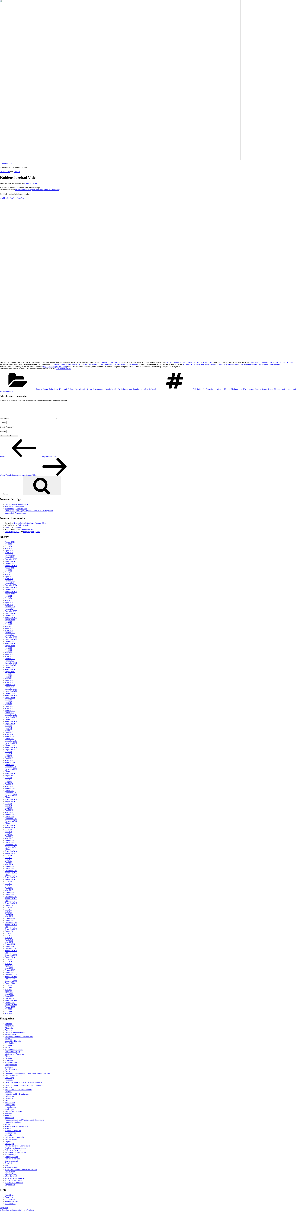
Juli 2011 (8, 933)
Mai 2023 (8, 626)
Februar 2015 (10, 840)
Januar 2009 (9, 996)
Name (3, 422)
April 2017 (9, 784)
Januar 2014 (9, 868)
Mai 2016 (8, 808)
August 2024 (10, 594)
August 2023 (10, 620)
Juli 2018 (8, 752)
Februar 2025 (10, 581)
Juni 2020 (8, 702)
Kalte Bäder (195, 364)
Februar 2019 (10, 737)
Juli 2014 (8, 855)
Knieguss (56, 364)
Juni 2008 (8, 1011)
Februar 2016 (10, 814)
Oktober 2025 (10, 563)
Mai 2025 (8, 574)
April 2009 (9, 992)
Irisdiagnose (9, 1109)
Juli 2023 (8, 622)
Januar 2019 (9, 739)
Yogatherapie (10, 1185)
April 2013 (9, 888)
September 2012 (11, 903)
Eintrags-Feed (10, 1199)
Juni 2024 (8, 598)
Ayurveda (8, 1039)
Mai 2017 (8, 782)
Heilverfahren (10, 1103)
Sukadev (17, 172)
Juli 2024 (8, 596)
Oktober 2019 (10, 719)
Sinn (6, 1165)
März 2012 (9, 916)
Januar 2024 (9, 609)
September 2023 (11, 618)
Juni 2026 (8, 546)
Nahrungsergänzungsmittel (15, 1137)
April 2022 (9, 654)
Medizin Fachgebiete (13, 1131)
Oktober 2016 (10, 797)
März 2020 (9, 708)
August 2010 (10, 957)
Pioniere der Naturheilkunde (15, 1148)
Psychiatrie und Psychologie (15, 1152)
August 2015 (10, 827)
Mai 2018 (8, 756)
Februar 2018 (10, 762)
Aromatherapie (10, 1034)
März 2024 (9, 605)
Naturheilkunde (6, 163)
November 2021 (11, 665)
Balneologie (53, 389)
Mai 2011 (8, 938)
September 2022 (11, 644)
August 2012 (10, 905)
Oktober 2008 (10, 1003)
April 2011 (9, 940)
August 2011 (10, 931)
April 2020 (9, 706)
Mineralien (9, 1135)
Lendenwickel (122, 364)
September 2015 (11, 825)
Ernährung (264, 362)
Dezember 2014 (11, 845)
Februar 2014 (10, 866)
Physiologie (254, 362)
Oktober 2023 (10, 615)
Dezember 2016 (11, 793)
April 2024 (9, 602)
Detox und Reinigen (12, 1052)
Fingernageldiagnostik (31, 532)
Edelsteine (9, 1060)
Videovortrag (10, 1172)
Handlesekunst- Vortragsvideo (16, 504)
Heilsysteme (9, 1096)
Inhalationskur (221, 364)
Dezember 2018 (11, 741)
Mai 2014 (8, 860)
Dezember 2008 (11, 998)
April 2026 (9, 551)
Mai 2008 (8, 1013)
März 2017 (9, 786)
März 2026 (9, 553)
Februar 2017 (10, 788)
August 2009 (10, 983)
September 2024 (11, 592)
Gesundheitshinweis (63, 369)
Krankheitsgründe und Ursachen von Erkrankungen (24, 1120)
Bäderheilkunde (42, 389)
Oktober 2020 (10, 693)
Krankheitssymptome (13, 1122)
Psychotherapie (10, 1154)
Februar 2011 (10, 944)
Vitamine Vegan (11, 1174)
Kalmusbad (76, 364)
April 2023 (9, 628)
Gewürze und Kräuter (13, 1075)
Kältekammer (66, 364)
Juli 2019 (8, 726)
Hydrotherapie (80, 389)
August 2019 (10, 724)
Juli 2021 (8, 674)
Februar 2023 (10, 633)
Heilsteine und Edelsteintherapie (17, 1094)
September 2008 (11, 1005)
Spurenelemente (11, 1167)
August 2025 (10, 568)
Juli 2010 (8, 959)
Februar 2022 (10, 659)
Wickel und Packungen (13, 1180)
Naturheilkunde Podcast (110, 362)
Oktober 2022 (10, 641)
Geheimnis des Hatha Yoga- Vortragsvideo (29, 523)
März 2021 (9, 682)
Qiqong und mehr (11, 1157)
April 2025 (9, 576)
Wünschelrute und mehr (14, 1183)
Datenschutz (4, 1210)
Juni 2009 (8, 987)
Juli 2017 (8, 778)
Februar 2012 (10, 918)
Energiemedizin (11, 1063)
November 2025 (11, 561)
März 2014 (9, 864)
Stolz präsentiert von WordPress (22, 1210)
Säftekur (17, 527)
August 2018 (10, 749)
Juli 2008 (8, 1009)
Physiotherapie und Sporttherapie (130, 389)
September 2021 (11, 669)
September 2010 (11, 955)
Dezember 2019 (11, 715)
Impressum (4, 1208)
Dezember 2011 (11, 923)
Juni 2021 (8, 676)
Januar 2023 (9, 635)
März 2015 (9, 838)
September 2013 (11, 877)
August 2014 (10, 853)
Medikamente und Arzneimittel (16, 1126)
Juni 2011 (8, 936)
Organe (7, 1141)
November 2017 (11, 769)
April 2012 (9, 914)
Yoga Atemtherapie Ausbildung (55, 367)
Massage (8, 1124)
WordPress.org (10, 1204)
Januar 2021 (9, 687)
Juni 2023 (8, 624)
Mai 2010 (8, 964)
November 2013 (11, 873)
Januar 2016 (9, 817)
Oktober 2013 (10, 875)
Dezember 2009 (11, 974)
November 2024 (11, 587)
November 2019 (11, 717)
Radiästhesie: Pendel (12, 1159)
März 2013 (9, 890)
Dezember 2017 (11, 767)
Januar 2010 (9, 972)
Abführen (8, 1024)
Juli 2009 (8, 985)
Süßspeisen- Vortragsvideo (15, 506)
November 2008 (11, 1000)
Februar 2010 (10, 970)
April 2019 (9, 732)
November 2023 (11, 613)
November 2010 (11, 951)
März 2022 (9, 656)
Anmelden (9, 1197)
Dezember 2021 (11, 663)
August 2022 (10, 646)
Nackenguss (133, 364)
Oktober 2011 (10, 927)
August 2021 (10, 672)
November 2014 (11, 847)
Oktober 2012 (10, 901)
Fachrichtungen (11, 1069)
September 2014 (11, 851)
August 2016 (10, 801)
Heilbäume (9, 1080)
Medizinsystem (10, 1133)
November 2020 (11, 691)
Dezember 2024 (11, 585)
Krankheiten (9, 1118)
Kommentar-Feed (11, 1201)
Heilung (290, 362)
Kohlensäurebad (30, 183)
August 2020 (10, 698)
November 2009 (11, 977)
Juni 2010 (8, 961)
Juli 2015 (8, 830)
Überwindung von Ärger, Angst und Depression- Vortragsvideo (29, 511)
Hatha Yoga (9, 1078)
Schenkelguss (274, 364)
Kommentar (5, 418)
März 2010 (9, 968)
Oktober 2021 (10, 667)
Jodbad (84, 364)
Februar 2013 (10, 892)
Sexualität (8, 1163)
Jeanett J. (8, 527)
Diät (276, 362)
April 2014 (9, 862)
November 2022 (11, 639)
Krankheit (8, 1116)
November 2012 (11, 899)
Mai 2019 (8, 730)
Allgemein (9, 1028)
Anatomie (8, 1030)
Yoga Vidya (207, 362)
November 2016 (11, 795)
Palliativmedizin (24, 525)
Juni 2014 (8, 858)
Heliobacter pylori (28, 529)
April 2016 (9, 810)
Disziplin (8, 1058)
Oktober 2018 (10, 745)
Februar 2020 (10, 711)
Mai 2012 (8, 912)
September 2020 (11, 695)
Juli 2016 (8, 804)
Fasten (271, 362)
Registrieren (9, 1195)
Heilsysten (9, 1098)
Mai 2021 (8, 678)
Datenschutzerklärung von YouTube (37, 190)
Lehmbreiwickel (110, 364)
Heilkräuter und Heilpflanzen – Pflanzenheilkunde (24, 1085)
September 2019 (11, 721)
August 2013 (10, 879)
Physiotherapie (280, 389)
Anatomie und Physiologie (15, 1032)
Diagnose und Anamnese (14, 1054)
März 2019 (9, 734)
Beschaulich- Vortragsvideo (15, 513)
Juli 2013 (8, 881)
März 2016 (9, 812)
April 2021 (9, 680)
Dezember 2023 (11, 611)
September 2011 (11, 929)
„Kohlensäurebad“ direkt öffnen (12, 198)
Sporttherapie (291, 389)
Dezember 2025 (11, 559)
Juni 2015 (8, 832)
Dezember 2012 (11, 897)
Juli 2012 (8, 907)
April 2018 (9, 758)
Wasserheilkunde (150, 389)
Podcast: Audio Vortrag (13, 1150)
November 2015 (11, 821)
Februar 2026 (10, 555)
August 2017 (10, 775)
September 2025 (11, 566)
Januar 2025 (9, 583)
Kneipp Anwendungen (95, 389)
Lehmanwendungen (95, 364)
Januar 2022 (9, 661)
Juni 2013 (8, 884)
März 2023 (9, 631)
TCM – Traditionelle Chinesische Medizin (21, 1170)
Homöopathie (10, 1105)
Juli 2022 (8, 648)
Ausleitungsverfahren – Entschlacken (19, 1037)
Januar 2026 (9, 557)
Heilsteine (8, 1092)
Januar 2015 (9, 842)
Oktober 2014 (10, 849)
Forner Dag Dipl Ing (12, 532)
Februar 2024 (10, 607)
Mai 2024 (8, 600)
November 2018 (11, 743)
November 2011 (11, 925)
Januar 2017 (9, 791)
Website (3, 431)
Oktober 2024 (10, 589)
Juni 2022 (8, 650)
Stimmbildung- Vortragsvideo (16, 509)
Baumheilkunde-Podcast (14, 1050)
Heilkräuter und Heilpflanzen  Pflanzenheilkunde (23, 1082)
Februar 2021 (10, 685)
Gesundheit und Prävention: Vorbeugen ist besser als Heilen (27, 1073)
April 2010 (9, 966)
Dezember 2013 (11, 871)
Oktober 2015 (10, 823)
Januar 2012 (9, 920)
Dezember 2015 (11, 819)
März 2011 (9, 942)
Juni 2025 (8, 572)
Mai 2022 (8, 652)
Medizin (8, 1128)
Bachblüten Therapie (13, 1041)
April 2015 (9, 836)
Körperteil (9, 1113)
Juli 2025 (8, 570)
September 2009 (11, 981)
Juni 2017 (8, 780)
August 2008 (10, 1007)
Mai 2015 (8, 834)
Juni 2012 (8, 910)
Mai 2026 (8, 548)
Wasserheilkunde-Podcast (14, 1178)
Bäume (7, 1047)
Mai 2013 (8, 886)
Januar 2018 (9, 765)
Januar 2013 (9, 894)
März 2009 (9, 994)
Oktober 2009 (10, 979)
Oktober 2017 (10, 771)
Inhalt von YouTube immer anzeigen (16, 194)
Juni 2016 (8, 806)
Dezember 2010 (11, 948)
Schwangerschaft (11, 1161)
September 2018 (11, 747)
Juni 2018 (8, 754)
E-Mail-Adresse (6, 427)
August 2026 (10, 542)
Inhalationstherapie (208, 364)
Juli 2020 (8, 700)
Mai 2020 (8, 704)
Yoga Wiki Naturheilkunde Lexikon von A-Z (182, 362)
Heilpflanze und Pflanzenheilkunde (18, 1090)
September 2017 (11, 773)
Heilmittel (282, 362)
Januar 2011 (9, 946)
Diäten (7, 1056)
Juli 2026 (8, 544)
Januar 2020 (9, 713)
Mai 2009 (8, 990)
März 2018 (9, 760)
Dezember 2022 (11, 637)
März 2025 (9, 579)
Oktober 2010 (10, 953)
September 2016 (11, 799)
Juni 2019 (8, 728)
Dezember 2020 (11, 689)
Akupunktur (9, 1026)
